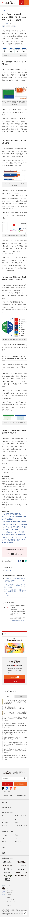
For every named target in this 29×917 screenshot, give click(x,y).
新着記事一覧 (5, 807)
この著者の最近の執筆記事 (17, 620)
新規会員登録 (15, 677)
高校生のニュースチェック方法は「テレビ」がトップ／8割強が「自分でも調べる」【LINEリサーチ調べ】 (14, 539)
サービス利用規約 (10, 899)
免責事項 (9, 894)
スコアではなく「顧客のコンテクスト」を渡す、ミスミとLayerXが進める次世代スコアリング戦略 (15, 743)
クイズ (17, 838)
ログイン (15, 681)
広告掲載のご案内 (7, 795)
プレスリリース (8, 570)
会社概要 (9, 897)
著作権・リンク (10, 888)
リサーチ (8, 26)
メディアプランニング (21, 826)
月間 (21, 696)
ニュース (13, 26)
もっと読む (6, 595)
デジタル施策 (5, 822)
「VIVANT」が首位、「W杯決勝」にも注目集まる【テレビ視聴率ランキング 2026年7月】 (15, 712)
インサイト (4, 826)
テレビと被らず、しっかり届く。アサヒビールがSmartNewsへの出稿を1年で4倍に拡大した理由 (15, 750)
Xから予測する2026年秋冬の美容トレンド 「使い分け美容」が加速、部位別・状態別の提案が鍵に (15, 725)
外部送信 (9, 905)
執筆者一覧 (18, 841)
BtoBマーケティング (20, 816)
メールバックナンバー (15, 673)
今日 (8, 696)
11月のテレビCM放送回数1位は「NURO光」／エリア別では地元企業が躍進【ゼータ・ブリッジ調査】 (14, 516)
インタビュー (5, 835)
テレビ (3, 26)
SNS (16, 822)
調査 (16, 835)
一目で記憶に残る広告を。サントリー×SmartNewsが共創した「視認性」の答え (14, 707)
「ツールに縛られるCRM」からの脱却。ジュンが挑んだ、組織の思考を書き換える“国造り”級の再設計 (15, 701)
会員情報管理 (9, 892)
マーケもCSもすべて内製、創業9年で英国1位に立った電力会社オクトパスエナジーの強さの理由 (15, 718)
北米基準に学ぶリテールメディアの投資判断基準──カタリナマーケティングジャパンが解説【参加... (14, 580)
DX (2, 816)
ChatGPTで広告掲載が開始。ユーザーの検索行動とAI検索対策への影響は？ (15, 738)
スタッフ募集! (10, 890)
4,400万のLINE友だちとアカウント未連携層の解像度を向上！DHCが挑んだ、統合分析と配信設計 (15, 757)
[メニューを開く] (2, 2)
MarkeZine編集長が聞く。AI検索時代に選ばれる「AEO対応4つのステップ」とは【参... (15, 591)
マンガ (3, 838)
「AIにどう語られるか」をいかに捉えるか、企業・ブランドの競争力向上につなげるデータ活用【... (14, 585)
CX (16, 819)
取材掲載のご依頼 (21, 795)
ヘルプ (8, 885)
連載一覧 (4, 841)
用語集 (3, 853)
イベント (4, 848)
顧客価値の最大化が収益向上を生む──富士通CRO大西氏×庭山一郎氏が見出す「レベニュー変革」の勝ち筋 (15, 732)
